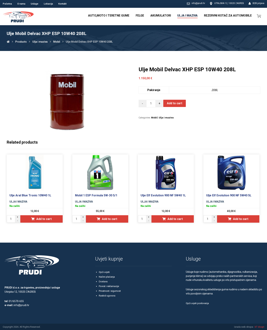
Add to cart (174, 103)
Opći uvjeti (104, 272)
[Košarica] (259, 15)
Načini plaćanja (107, 276)
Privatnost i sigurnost (110, 291)
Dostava (103, 281)
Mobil (154, 117)
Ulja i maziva (166, 117)
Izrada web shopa (243, 326)
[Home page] (8, 41)
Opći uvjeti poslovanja (197, 303)
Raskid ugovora (107, 295)
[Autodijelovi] (18, 17)
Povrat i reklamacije (109, 286)
